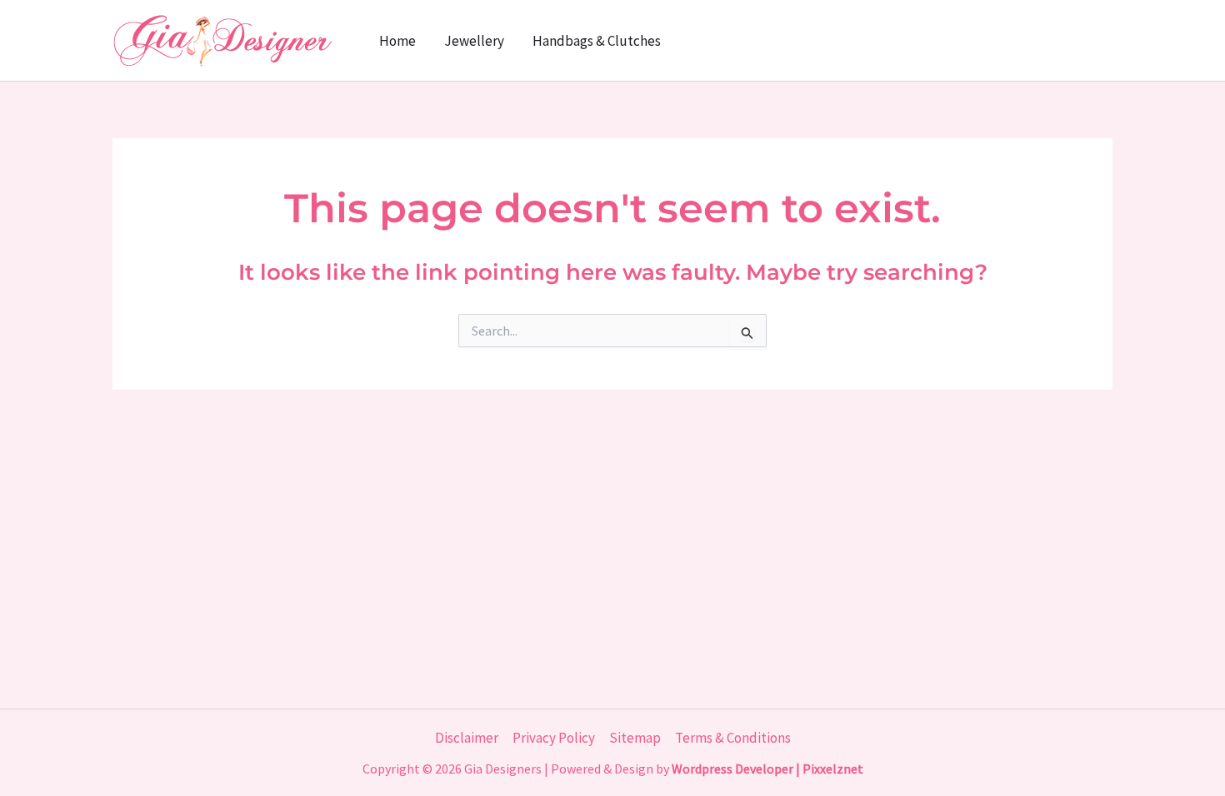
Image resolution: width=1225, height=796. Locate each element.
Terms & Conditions (733, 738)
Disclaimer (466, 738)
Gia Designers (503, 768)
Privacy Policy (553, 738)
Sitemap (635, 738)
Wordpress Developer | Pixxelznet (767, 768)
